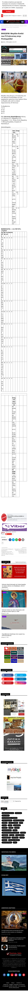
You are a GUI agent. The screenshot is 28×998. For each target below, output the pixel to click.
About (12, 983)
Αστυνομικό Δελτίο (14, 822)
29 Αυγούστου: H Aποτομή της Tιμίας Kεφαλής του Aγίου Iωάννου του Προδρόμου (17, 939)
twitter (21, 675)
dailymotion (8, 686)
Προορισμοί (15, 837)
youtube (9, 679)
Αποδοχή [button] (8, 11)
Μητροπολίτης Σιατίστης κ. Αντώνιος (11, 832)
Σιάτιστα (11, 25)
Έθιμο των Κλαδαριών (19, 820)
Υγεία (15, 842)
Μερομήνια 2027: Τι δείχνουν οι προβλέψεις (13, 15)
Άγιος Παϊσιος (6, 815)
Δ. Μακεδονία (17, 825)
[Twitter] (13, 539)
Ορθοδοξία (5, 835)
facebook (8, 675)
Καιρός (15, 830)
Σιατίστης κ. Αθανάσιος (14, 840)
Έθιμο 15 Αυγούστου (7, 820)
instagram (21, 683)
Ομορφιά (23, 832)
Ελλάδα (11, 827)
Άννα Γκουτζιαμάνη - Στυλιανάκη (10, 818)
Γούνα (10, 825)
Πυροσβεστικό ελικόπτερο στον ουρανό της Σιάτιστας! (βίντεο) (13, 634)
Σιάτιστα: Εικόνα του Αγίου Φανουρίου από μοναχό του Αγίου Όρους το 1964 (13, 610)
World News (18, 813)
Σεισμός (22, 837)
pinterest (8, 683)
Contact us (19, 983)
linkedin (21, 679)
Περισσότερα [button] (19, 7)
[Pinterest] (19, 539)
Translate (6, 802)
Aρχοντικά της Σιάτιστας (8, 813)
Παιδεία (12, 835)
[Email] (23, 539)
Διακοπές (5, 827)
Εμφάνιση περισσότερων (21, 562)
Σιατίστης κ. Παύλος (7, 842)
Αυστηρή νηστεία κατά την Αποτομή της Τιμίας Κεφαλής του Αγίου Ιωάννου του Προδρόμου (12, 931)
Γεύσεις (4, 825)
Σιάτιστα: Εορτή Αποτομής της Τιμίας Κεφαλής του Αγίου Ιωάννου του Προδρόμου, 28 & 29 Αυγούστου (14, 586)
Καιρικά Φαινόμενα (7, 830)
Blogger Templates (14, 984)
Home (7, 983)
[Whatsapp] (16, 539)
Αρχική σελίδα (4, 25)
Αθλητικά (5, 822)
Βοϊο (21, 822)
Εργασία (17, 827)
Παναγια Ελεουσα (20, 835)
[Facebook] (10, 539)
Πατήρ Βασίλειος (6, 837)
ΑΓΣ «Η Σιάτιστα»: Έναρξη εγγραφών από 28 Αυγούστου (17, 946)
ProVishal (22, 984)
